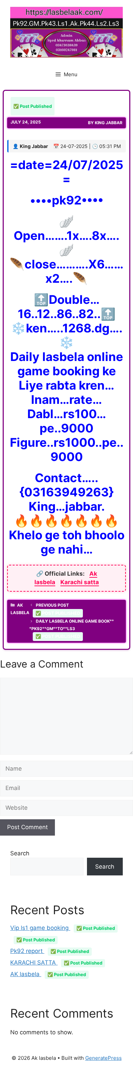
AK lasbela (48, 974)
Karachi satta (79, 582)
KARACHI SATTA (56, 962)
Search (19, 853)
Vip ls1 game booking (62, 927)
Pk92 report (49, 951)
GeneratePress (103, 1058)
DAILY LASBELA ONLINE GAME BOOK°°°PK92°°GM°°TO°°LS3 (71, 629)
